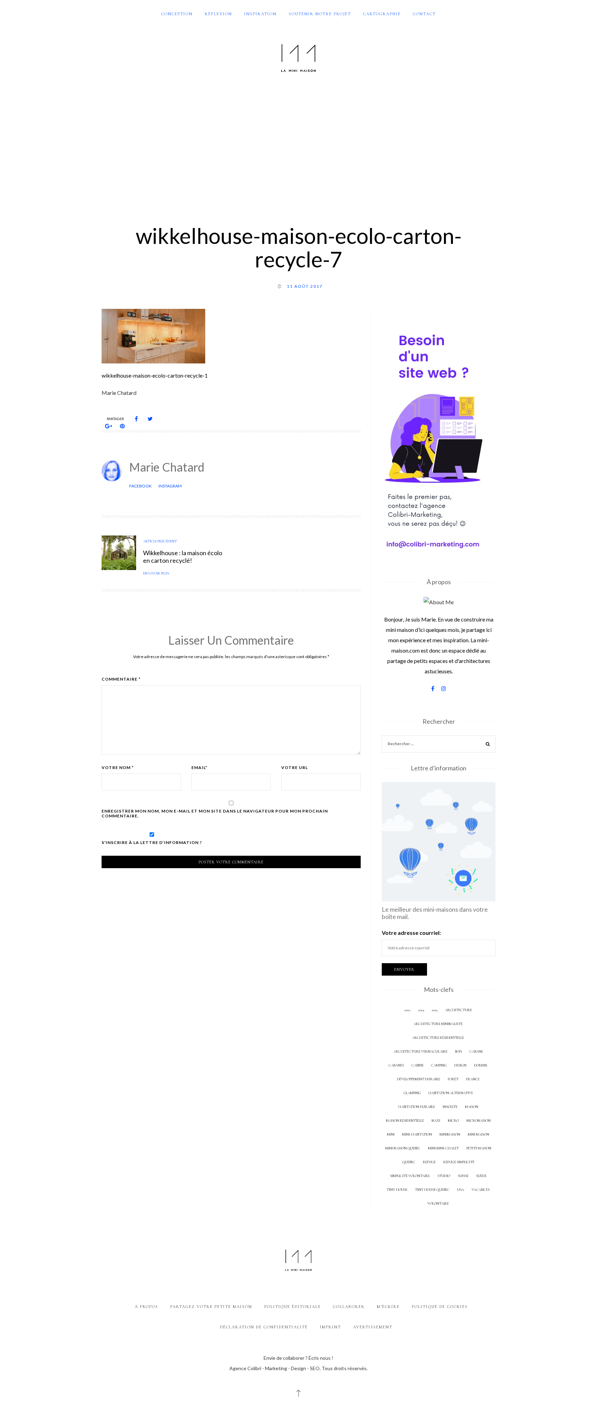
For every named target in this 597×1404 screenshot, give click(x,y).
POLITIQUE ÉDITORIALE (292, 1306)
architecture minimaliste (438, 1024)
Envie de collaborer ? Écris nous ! (298, 1358)
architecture (458, 1010)
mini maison (478, 1134)
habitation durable (416, 1106)
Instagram (170, 485)
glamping (412, 1093)
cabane (476, 1051)
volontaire (438, 1203)
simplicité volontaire (410, 1176)
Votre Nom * (118, 767)
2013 (421, 1010)
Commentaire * (121, 679)
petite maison (478, 1148)
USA (460, 1189)
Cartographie (382, 13)
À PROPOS (146, 1306)
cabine (417, 1065)
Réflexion (218, 13)
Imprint (330, 1327)
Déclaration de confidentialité (264, 1327)
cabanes (396, 1065)
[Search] (488, 745)
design (460, 1065)
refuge (429, 1162)
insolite (450, 1106)
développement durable (418, 1079)
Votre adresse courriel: (411, 932)
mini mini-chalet (443, 1148)
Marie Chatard (167, 467)
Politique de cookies (440, 1306)
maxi (436, 1120)
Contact (424, 13)
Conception (177, 13)
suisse (463, 1176)
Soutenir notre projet (320, 13)
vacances (481, 1189)
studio (443, 1176)
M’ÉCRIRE (388, 1306)
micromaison (478, 1120)
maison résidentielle (405, 1120)
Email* (199, 767)
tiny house (397, 1189)
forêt (453, 1079)
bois (458, 1051)
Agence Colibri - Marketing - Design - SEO (274, 1368)
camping (439, 1065)
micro (453, 1120)
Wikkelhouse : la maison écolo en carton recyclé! (182, 556)
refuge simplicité (458, 1162)
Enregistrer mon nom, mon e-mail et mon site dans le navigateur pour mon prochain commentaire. (215, 813)
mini (391, 1134)
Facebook (140, 485)
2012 (407, 1010)
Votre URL (294, 767)
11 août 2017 (305, 286)
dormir (480, 1065)
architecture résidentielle (438, 1037)
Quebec (408, 1162)
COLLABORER (349, 1306)
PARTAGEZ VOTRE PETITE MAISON (211, 1306)
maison (471, 1106)
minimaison (449, 1134)
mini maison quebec (402, 1148)
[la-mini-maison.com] (298, 57)
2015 (434, 1010)
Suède (481, 1176)
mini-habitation (417, 1134)
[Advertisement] (298, 144)
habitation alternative (450, 1093)
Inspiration (260, 13)
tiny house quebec (432, 1189)
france (473, 1079)
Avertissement (372, 1327)
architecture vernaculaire (420, 1051)
